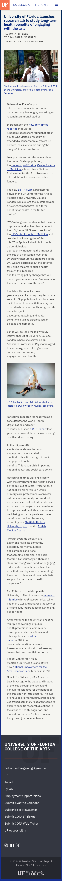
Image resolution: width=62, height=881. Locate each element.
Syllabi (9, 789)
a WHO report (38, 429)
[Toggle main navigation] (56, 5)
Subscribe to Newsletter (21, 810)
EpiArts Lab (25, 189)
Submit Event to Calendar (22, 803)
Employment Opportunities (23, 796)
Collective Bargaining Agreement (26, 768)
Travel (9, 782)
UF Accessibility (15, 830)
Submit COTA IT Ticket (20, 817)
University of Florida (23, 165)
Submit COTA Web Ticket (21, 823)
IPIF (7, 775)
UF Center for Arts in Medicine (29, 234)
